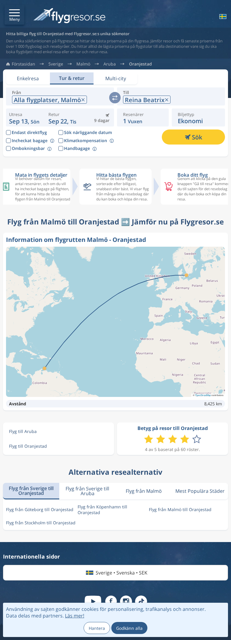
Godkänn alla (129, 628)
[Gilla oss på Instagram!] (126, 602)
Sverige (55, 64)
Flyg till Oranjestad (28, 446)
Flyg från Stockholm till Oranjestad (40, 523)
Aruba (109, 64)
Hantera (97, 628)
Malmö (83, 64)
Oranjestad (140, 64)
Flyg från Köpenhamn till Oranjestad (102, 509)
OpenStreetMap (203, 395)
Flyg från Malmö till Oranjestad (180, 509)
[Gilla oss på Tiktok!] (141, 602)
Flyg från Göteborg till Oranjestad (39, 509)
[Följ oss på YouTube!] (93, 602)
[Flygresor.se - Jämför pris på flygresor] (69, 16)
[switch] (115, 97)
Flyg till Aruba (23, 431)
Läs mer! (74, 615)
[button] (14, 15)
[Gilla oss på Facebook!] (111, 602)
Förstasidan (23, 64)
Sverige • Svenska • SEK (121, 572)
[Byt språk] (222, 16)
